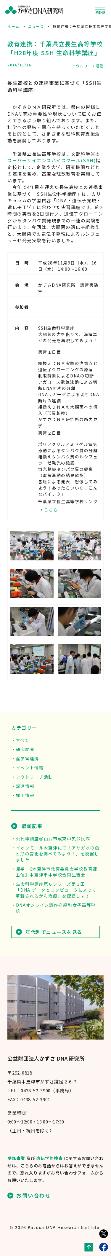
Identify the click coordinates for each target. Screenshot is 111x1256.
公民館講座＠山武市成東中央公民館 (53, 838)
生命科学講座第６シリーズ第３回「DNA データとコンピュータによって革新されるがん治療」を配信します (56, 890)
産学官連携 (27, 758)
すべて (22, 740)
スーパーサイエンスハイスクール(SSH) (51, 160)
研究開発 (25, 749)
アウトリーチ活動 (88, 65)
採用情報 (25, 795)
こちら (51, 510)
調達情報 (25, 786)
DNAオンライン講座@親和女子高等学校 (56, 908)
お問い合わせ (33, 1195)
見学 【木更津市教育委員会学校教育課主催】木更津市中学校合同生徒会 (56, 872)
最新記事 (32, 826)
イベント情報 (30, 768)
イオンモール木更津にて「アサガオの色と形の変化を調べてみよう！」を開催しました (57, 854)
